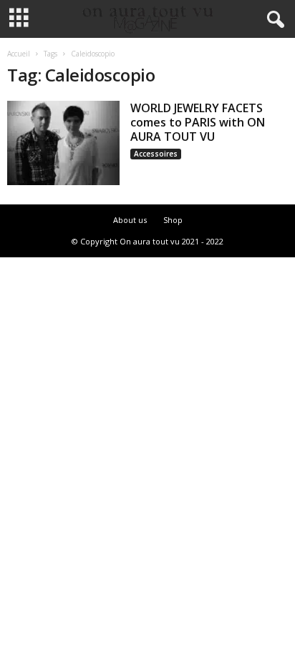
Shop (173, 219)
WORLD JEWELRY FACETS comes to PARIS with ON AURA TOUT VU (197, 122)
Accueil (18, 54)
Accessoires (156, 154)
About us (130, 219)
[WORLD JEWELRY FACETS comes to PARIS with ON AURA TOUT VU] (63, 143)
